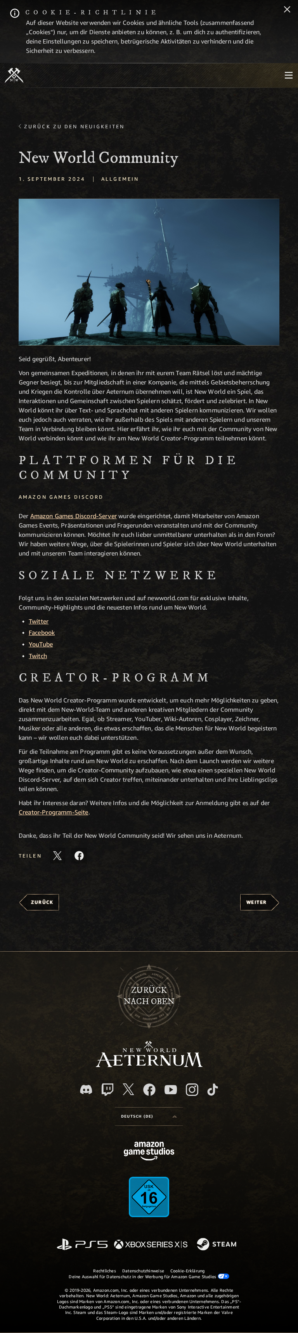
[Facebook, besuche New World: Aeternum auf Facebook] (149, 1089)
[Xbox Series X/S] (151, 1245)
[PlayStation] (82, 1245)
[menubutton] (288, 75)
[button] (149, 272)
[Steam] (217, 1245)
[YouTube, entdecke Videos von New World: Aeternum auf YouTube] (171, 1089)
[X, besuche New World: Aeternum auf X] (128, 1089)
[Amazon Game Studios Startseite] (149, 1152)
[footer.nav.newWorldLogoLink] (149, 1065)
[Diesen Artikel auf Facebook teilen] (79, 855)
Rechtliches (104, 1270)
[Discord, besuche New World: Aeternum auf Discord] (86, 1089)
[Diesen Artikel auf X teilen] (57, 855)
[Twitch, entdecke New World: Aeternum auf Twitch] (107, 1089)
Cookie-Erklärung (187, 1270)
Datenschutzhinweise (143, 1270)
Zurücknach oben (149, 996)
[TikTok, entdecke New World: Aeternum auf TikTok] (212, 1089)
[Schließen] (287, 10)
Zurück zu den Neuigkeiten (74, 126)
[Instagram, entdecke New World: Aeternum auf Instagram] (192, 1089)
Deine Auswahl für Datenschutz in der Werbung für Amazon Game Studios (143, 1276)
